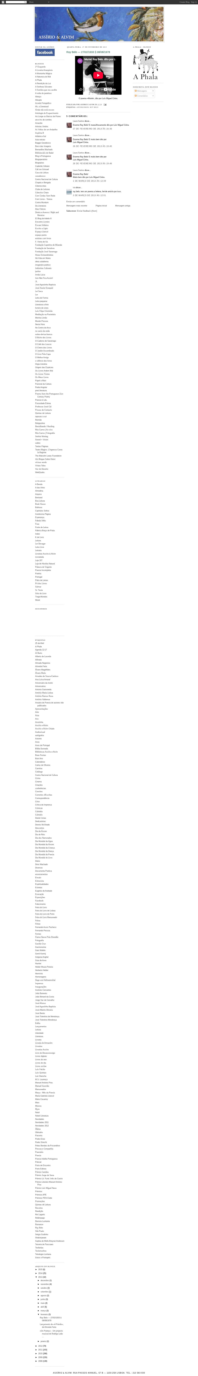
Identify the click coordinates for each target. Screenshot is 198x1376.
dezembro (45, 1280)
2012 (40, 1346)
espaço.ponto (41, 235)
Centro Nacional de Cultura (46, 179)
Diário (37, 861)
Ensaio (38, 878)
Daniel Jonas (40, 818)
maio (43, 1303)
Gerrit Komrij (40, 954)
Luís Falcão (40, 1069)
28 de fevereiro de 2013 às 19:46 (92, 163)
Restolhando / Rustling (44, 426)
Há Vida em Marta (42, 258)
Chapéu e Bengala (43, 182)
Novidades (39, 1119)
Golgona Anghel (41, 957)
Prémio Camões (42, 1172)
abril (43, 1307)
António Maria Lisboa (44, 693)
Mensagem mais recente (76, 206)
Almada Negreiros (42, 663)
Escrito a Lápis (41, 228)
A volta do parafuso (43, 93)
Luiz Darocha (40, 1076)
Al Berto (38, 653)
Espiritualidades (42, 884)
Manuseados (40, 1089)
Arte (37, 712)
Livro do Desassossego (45, 1053)
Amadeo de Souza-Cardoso (46, 676)
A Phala (38, 80)
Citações (39, 785)
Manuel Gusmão (42, 1086)
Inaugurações (41, 987)
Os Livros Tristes (42, 374)
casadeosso (40, 176)
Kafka (37, 1023)
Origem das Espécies (44, 367)
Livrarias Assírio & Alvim (45, 554)
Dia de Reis (40, 834)
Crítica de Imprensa (43, 805)
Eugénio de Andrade (43, 891)
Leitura (38, 540)
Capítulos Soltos (42, 511)
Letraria (38, 550)
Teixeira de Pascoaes (44, 1244)
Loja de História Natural (45, 564)
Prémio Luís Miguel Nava (45, 1188)
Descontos (39, 828)
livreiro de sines (41, 308)
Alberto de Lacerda (43, 656)
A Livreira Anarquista (43, 70)
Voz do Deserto (41, 469)
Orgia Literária (41, 364)
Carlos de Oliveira (42, 765)
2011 (40, 1350)
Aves (37, 742)
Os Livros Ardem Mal (44, 371)
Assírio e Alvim (41, 725)
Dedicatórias (40, 821)
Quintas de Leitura (43, 413)
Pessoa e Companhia (44, 1149)
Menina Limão (41, 318)
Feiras (37, 921)
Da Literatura (40, 206)
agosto (44, 1295)
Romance (39, 1224)
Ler (36, 295)
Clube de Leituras (42, 189)
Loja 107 (38, 560)
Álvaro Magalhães (42, 670)
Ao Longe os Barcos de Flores (48, 116)
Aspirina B (39, 133)
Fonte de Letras (41, 527)
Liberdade (39, 1033)
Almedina (39, 491)
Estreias (38, 887)
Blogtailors (39, 163)
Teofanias (39, 1248)
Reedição (39, 1211)
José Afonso (40, 1003)
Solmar (38, 587)
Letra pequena (41, 301)
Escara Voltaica (41, 225)
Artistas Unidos (41, 126)
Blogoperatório (41, 159)
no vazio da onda (42, 331)
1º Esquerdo (40, 67)
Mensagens (142, 91)
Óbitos (38, 1129)
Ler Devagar (40, 544)
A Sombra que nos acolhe (46, 90)
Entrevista (39, 881)
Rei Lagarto (40, 1214)
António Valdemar (42, 699)
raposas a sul (41, 416)
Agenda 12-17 (41, 650)
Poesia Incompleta (43, 570)
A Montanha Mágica (43, 73)
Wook (37, 600)
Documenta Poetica (43, 871)
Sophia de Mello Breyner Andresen (49, 1241)
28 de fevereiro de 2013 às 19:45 (92, 146)
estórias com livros (43, 238)
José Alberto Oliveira (44, 1010)
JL (36, 281)
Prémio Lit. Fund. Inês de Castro (49, 1179)
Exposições (40, 897)
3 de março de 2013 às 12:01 (89, 195)
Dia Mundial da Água (44, 841)
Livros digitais (41, 1056)
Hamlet (38, 963)
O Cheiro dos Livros (43, 348)
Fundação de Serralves (45, 248)
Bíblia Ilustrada (41, 749)
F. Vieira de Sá (41, 242)
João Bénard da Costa (44, 997)
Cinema (38, 782)
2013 (40, 1277)
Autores (38, 739)
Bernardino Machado (43, 149)
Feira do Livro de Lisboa (45, 911)
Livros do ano (41, 1059)
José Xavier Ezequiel (44, 288)
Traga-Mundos (41, 597)
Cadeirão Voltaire (42, 166)
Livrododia (39, 557)
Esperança (39, 517)
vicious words (41, 462)
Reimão (38, 420)
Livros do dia (40, 1063)
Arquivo (38, 494)
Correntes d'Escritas (43, 795)
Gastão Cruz (40, 944)
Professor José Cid (43, 407)
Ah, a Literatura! (42, 106)
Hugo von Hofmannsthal (45, 980)
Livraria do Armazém (43, 1043)
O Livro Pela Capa (43, 354)
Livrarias (38, 1046)
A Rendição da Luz (43, 83)
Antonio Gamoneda (43, 689)
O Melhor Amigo (42, 357)
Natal (37, 1112)
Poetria (38, 573)
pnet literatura (41, 390)
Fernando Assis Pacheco (45, 927)
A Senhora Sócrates (43, 87)
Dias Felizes (40, 209)
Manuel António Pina (43, 1083)
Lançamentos (41, 1026)
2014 (40, 1273)
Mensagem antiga (122, 206)
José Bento (40, 1013)
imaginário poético (42, 265)
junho (43, 1299)
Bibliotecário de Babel (44, 153)
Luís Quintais (40, 1073)
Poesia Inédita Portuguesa (46, 1159)
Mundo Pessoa (41, 321)
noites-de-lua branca (43, 334)
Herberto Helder (41, 970)
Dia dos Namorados (43, 838)
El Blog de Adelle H (43, 218)
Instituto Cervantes (43, 990)
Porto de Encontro (42, 1165)
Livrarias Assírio (42, 1050)
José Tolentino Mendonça (46, 1020)
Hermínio (39, 973)
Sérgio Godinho (41, 1234)
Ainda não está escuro (44, 110)
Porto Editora (40, 1169)
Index (37, 534)
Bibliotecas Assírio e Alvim (46, 752)
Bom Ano (39, 758)
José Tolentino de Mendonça (47, 1016)
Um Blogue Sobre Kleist (45, 459)
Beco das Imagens (43, 146)
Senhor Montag (41, 436)
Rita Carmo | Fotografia (45, 433)
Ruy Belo (39, 1228)
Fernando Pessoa (42, 930)
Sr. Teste (39, 590)
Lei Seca (39, 291)
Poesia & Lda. (41, 400)
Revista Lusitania (42, 1221)
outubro (44, 1288)
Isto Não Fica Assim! (44, 278)
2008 (40, 1361)
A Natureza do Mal (43, 77)
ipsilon (38, 271)
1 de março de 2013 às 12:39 (89, 181)
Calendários (40, 762)
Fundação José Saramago (46, 252)
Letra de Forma (41, 298)
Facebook (39, 901)
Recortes (39, 1208)
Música (38, 1106)
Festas (38, 934)
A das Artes (40, 488)
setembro (45, 1292)
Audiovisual (40, 732)
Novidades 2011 (42, 1122)
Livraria (38, 1040)
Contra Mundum (42, 202)
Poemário (39, 1152)
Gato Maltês (40, 950)
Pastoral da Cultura (43, 384)
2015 (40, 1269)
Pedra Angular (41, 387)
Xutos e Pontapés (42, 1257)
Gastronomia (40, 947)
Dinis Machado (41, 864)
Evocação (39, 894)
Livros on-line (40, 1066)
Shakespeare (40, 1238)
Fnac (37, 524)
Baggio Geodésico (43, 143)
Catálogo (39, 772)
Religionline (40, 423)
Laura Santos (78, 121)
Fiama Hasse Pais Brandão (46, 937)
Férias (37, 924)
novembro (45, 1284)
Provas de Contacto (43, 410)
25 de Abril (39, 643)
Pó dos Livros (41, 583)
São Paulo (39, 1231)
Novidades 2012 (42, 1126)
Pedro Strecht (41, 1142)
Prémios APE (41, 1195)
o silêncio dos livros (43, 361)
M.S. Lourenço (41, 1079)
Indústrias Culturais (43, 268)
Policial (38, 1162)
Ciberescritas (40, 186)
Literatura (39, 1036)
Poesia (38, 1155)
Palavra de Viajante (43, 567)
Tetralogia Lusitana (43, 1254)
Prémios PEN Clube (43, 1198)
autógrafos (39, 735)
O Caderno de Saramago (45, 341)
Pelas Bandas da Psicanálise (47, 1146)
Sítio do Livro (40, 593)
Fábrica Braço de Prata (45, 530)
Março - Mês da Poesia (45, 1093)
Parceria (38, 1135)
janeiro (44, 1341)
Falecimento (40, 904)
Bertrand (38, 497)
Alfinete (38, 660)
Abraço (38, 97)
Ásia (37, 715)
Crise (37, 801)
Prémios (38, 1191)
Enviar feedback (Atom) (87, 211)
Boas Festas (40, 755)
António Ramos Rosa (44, 696)
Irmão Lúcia (40, 275)
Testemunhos (41, 1251)
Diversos (39, 868)
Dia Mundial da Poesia (44, 854)
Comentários (142, 96)
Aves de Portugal (42, 745)
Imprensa (39, 983)
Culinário (38, 815)
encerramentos (41, 874)
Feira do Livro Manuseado (46, 917)
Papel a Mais (40, 381)
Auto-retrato (40, 140)
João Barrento (41, 993)
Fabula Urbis (40, 521)
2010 (40, 1353)
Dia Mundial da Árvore (44, 844)
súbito (37, 443)
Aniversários (40, 686)
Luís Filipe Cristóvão (43, 311)
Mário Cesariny (41, 1099)
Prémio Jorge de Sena (44, 1175)
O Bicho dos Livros (43, 337)
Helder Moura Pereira (44, 967)
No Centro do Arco (43, 328)
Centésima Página (43, 514)
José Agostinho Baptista (45, 285)
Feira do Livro (41, 907)
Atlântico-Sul (40, 136)
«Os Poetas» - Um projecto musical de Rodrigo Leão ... (51, 1334)
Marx (37, 1102)
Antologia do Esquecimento (46, 113)
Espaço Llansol (41, 232)
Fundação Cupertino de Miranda (48, 245)
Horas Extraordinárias (44, 255)
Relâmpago (40, 1218)
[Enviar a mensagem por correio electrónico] (104, 104)
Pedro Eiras (40, 1139)
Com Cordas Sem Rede (45, 196)
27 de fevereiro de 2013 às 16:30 (92, 129)
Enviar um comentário (75, 202)
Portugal (38, 577)
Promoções (40, 1201)
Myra (37, 1109)
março (43, 1311)
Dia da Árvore (41, 831)
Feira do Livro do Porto (44, 914)
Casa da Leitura (41, 173)
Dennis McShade (42, 825)
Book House (40, 504)
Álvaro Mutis (40, 673)
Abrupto (38, 100)
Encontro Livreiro (42, 222)
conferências (40, 788)
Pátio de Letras (41, 580)
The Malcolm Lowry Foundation (48, 456)
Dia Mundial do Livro (43, 858)
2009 (40, 1357)
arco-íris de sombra (43, 120)
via (74, 187)
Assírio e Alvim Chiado (44, 729)
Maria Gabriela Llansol (44, 1096)
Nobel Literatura (41, 1116)
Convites (39, 791)
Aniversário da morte (44, 683)
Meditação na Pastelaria (45, 314)
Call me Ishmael (42, 169)
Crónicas (39, 808)
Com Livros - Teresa (43, 199)
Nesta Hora (40, 324)
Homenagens (40, 977)
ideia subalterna (41, 261)
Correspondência (42, 798)
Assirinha (39, 722)
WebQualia (39, 472)
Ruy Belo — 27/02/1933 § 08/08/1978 (88, 52)
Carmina (38, 768)
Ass (37, 719)
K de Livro (39, 537)
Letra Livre (39, 547)
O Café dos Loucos (43, 344)
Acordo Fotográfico (43, 103)
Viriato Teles (40, 466)
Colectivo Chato (42, 193)
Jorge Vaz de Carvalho (44, 1000)
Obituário (39, 1132)
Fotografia (39, 940)
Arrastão (38, 123)
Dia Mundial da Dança (44, 851)
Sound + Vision (41, 440)
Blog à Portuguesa (43, 156)
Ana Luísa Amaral (42, 679)
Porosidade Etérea (43, 403)
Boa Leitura (40, 501)
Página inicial (101, 206)
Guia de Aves (41, 960)
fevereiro (44, 1314)
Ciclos (37, 778)
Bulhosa (38, 507)
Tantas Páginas (41, 446)
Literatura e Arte (42, 304)
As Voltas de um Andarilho (46, 130)
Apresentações (41, 709)
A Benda (38, 484)
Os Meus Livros (42, 377)
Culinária (38, 811)
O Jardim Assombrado (44, 351)
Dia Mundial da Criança (45, 848)
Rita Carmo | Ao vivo (43, 430)
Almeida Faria (41, 666)
